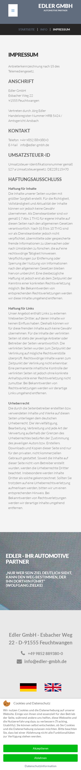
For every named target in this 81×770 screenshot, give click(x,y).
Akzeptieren (40, 748)
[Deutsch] (28, 687)
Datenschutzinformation (40, 766)
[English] (53, 687)
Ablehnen (40, 758)
